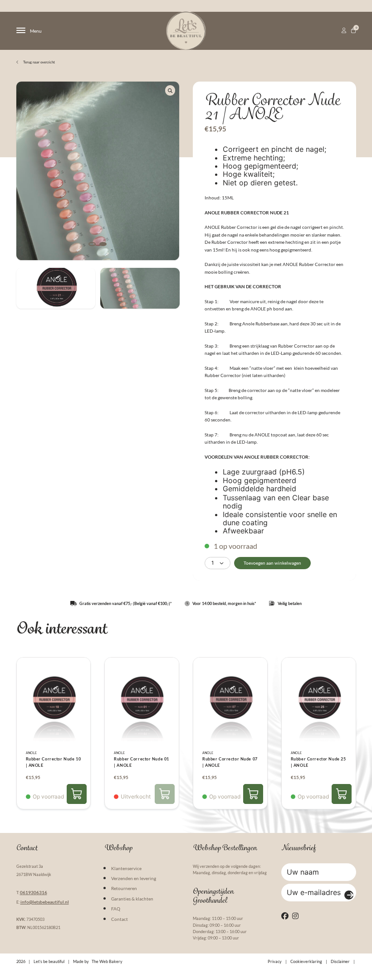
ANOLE (31, 753)
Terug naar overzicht (38, 62)
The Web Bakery (107, 961)
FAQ (115, 908)
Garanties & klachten (132, 898)
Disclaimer (340, 961)
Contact (119, 919)
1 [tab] (92, 244)
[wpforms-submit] (348, 895)
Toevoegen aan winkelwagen (272, 563)
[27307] (342, 794)
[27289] (253, 794)
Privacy (275, 961)
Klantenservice (126, 868)
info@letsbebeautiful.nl (44, 902)
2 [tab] (103, 244)
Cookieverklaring (306, 961)
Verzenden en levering (133, 878)
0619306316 (33, 892)
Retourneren (124, 888)
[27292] (77, 794)
